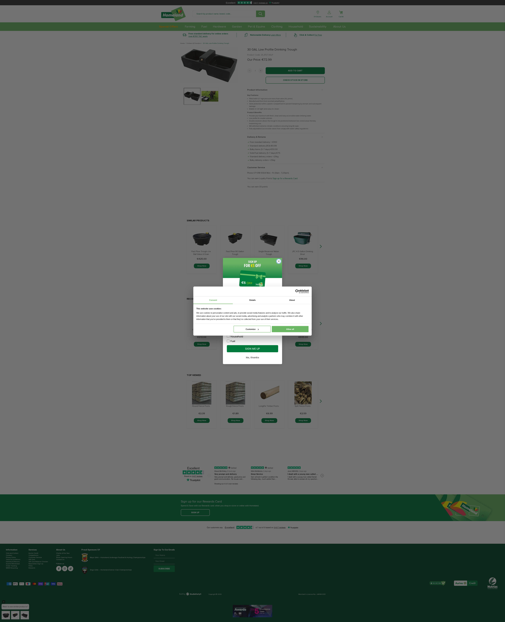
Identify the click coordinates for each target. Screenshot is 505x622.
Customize (251, 329)
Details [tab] (252, 300)
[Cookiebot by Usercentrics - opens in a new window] (297, 291)
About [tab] (292, 300)
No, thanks (252, 357)
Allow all (290, 329)
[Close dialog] (278, 261)
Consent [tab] (213, 300)
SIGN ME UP (252, 349)
